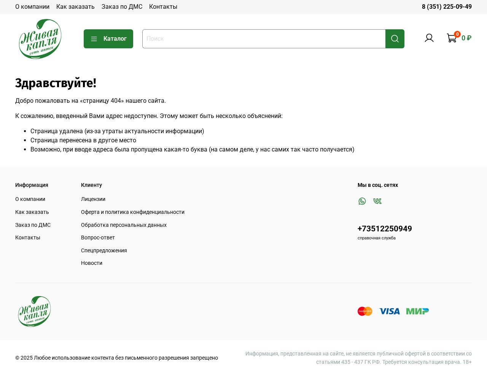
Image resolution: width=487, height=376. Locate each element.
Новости (91, 263)
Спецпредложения (104, 250)
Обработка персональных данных (124, 225)
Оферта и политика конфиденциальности (133, 212)
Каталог (115, 38)
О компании (32, 6)
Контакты (163, 6)
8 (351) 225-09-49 (447, 6)
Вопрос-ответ (98, 237)
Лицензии (93, 199)
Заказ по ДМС (122, 6)
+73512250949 (385, 228)
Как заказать (75, 6)
